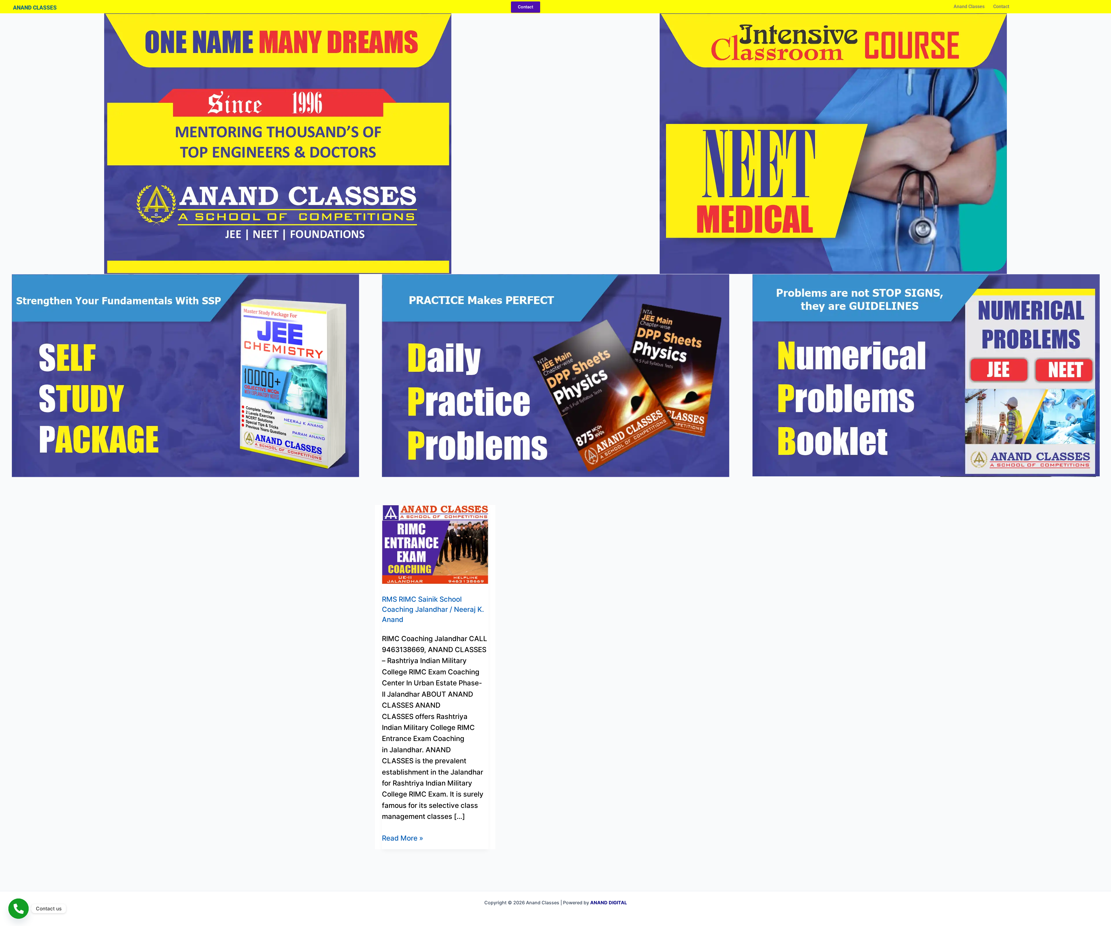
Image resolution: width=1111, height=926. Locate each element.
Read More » (402, 837)
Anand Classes (969, 6)
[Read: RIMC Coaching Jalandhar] (435, 544)
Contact (1001, 6)
